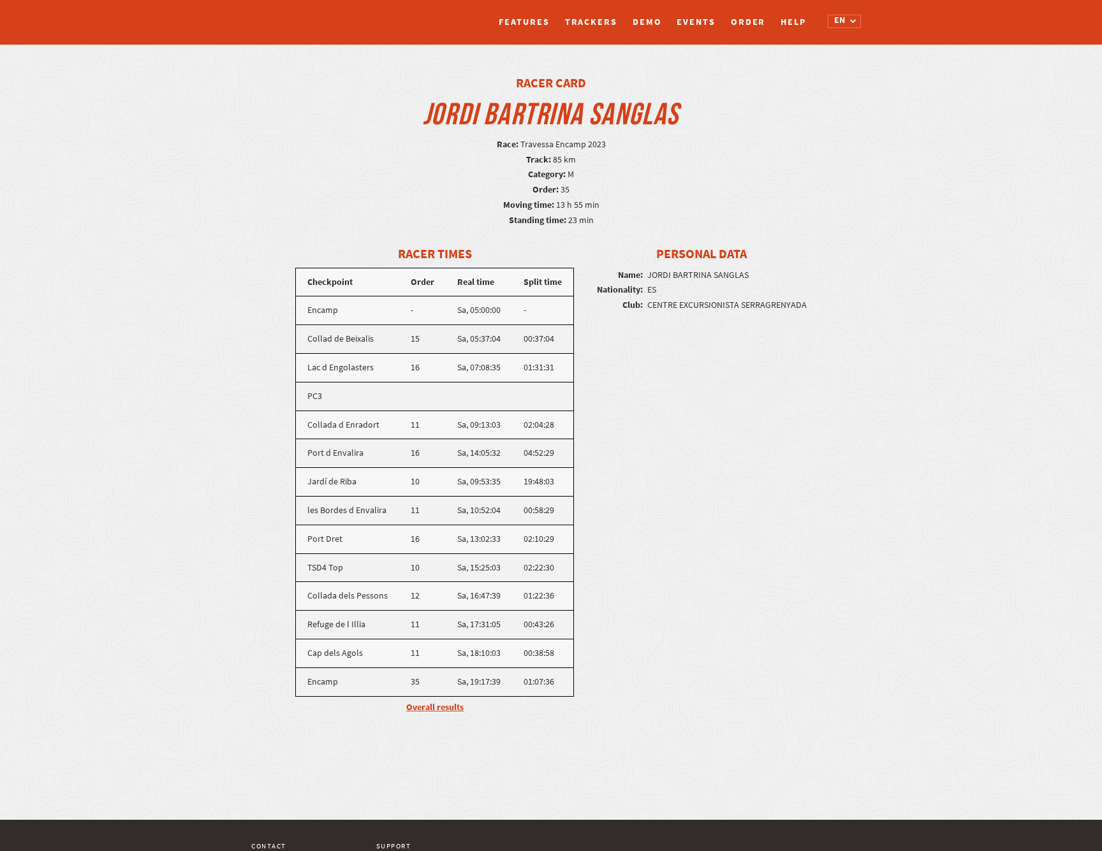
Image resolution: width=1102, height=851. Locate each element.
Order (748, 22)
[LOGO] (299, 16)
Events (696, 22)
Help (793, 22)
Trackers (591, 22)
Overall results (435, 707)
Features (524, 22)
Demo (647, 22)
